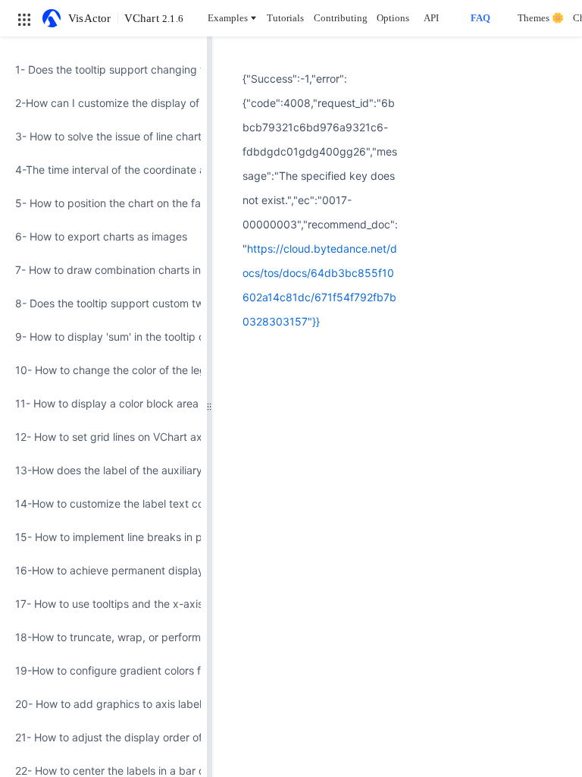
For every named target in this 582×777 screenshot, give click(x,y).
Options (393, 18)
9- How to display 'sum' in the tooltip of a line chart (103, 336)
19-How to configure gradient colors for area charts (103, 670)
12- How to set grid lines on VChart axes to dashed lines (103, 436)
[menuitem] (103, 70)
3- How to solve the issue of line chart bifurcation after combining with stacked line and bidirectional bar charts (103, 136)
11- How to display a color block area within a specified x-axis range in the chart (103, 403)
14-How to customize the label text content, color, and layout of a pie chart (103, 503)
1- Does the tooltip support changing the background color (103, 69)
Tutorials (285, 18)
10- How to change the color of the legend (103, 369)
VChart (153, 18)
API (431, 18)
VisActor (89, 18)
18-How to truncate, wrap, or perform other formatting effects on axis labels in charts (103, 637)
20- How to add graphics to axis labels (103, 703)
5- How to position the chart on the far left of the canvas (103, 203)
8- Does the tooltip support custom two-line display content (103, 303)
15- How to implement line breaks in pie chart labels (103, 536)
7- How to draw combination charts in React (103, 269)
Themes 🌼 (541, 18)
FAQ (480, 18)
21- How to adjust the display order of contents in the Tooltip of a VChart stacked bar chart (103, 737)
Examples (228, 18)
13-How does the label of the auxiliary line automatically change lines (103, 470)
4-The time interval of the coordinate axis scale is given (103, 169)
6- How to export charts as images (101, 236)
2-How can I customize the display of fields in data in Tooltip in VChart (103, 102)
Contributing (341, 18)
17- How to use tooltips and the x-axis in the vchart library (103, 603)
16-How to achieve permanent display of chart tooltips (103, 570)
